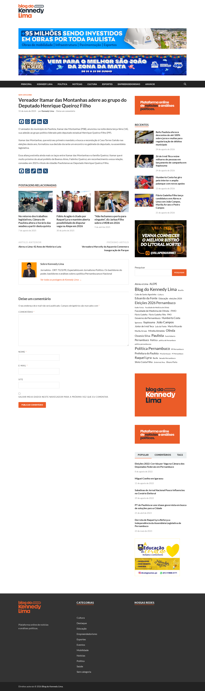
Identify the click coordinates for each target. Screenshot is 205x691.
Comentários (163, 455)
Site (20, 379)
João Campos (165, 322)
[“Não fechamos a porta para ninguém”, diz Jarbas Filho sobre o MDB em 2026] (112, 202)
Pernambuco (142, 340)
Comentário (26, 312)
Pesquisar (140, 267)
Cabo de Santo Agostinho (145, 294)
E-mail (23, 365)
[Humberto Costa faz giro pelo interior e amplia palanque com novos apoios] (144, 177)
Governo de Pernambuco (148, 318)
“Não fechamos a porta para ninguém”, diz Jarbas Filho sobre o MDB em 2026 (110, 219)
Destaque (82, 623)
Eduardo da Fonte (146, 298)
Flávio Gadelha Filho (157, 315)
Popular (143, 455)
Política (62, 84)
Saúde (80, 666)
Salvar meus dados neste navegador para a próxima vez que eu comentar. (63, 397)
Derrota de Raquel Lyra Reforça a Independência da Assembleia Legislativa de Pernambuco (158, 523)
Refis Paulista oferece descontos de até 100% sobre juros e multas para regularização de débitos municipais (169, 138)
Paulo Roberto (170, 336)
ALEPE (153, 283)
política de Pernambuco (167, 340)
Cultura (92, 84)
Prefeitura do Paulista (147, 353)
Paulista (157, 335)
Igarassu (138, 322)
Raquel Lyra (143, 358)
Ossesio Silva (142, 335)
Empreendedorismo (129, 84)
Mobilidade (83, 650)
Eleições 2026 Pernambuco (155, 303)
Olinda (170, 330)
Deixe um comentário (65, 111)
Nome (22, 352)
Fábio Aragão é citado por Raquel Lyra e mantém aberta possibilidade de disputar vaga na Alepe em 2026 (73, 221)
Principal (26, 84)
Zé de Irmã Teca (159, 362)
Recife (155, 358)
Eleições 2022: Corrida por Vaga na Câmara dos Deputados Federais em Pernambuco (159, 465)
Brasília (181, 290)
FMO (169, 314)
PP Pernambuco (177, 349)
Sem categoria (25, 95)
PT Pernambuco (177, 354)
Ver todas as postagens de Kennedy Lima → (61, 279)
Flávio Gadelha (141, 314)
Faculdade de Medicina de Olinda (157, 307)
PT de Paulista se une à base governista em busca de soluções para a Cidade (160, 507)
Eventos (81, 644)
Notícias (77, 84)
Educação (163, 298)
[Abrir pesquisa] (185, 84)
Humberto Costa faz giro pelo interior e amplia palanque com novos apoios (170, 180)
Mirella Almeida (156, 330)
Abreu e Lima (141, 283)
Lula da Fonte (161, 326)
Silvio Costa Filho (144, 362)
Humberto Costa (171, 318)
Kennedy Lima (45, 84)
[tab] (143, 455)
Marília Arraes (141, 331)
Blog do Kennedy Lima (156, 289)
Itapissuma (149, 322)
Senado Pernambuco (167, 358)
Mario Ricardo (175, 326)
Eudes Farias (139, 307)
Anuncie (150, 84)
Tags (180, 455)
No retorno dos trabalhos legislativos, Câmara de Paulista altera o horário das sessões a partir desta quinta (34, 221)
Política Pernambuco (152, 348)
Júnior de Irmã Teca (144, 326)
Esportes (107, 84)
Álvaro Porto (171, 362)
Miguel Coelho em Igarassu (149, 478)
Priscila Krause (165, 354)
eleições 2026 (175, 298)
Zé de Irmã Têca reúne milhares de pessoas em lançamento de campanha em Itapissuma (171, 161)
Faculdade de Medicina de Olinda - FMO (155, 310)
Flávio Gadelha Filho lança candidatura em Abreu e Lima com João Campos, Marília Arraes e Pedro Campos (169, 201)
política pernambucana (143, 344)
